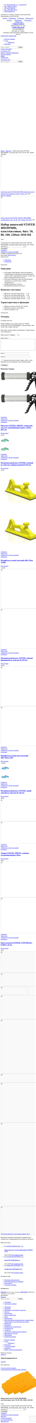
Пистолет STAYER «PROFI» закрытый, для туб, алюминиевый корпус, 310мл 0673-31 (17, 428)
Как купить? (8, 1283)
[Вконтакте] (29, 18)
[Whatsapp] (12, 18)
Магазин (8, 151)
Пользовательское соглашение (13, 1281)
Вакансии (11, 42)
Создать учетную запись (8, 1368)
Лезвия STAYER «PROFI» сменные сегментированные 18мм (15, 854)
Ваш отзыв (5, 338)
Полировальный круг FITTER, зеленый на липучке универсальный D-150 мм (17, 464)
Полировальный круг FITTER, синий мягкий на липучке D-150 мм (16, 792)
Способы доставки (10, 1285)
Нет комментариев (17, 1255)
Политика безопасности (12, 1280)
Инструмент (12, 255)
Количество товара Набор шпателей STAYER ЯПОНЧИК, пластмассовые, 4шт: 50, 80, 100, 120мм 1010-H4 (17, 244)
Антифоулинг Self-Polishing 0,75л (13, 1269)
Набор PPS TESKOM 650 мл (12, 1260)
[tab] (19, 260)
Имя (3, 353)
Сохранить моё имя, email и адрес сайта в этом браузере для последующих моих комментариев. (16, 361)
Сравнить (7, 1348)
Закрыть (3, 1297)
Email (3, 356)
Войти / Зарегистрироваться (13, 1350)
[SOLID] (14, 994)
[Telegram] (21, 18)
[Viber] (5, 18)
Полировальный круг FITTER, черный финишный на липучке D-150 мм (17, 659)
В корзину (4, 248)
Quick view (4, 419)
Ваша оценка (5, 335)
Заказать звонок (6, 54)
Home (2, 151)
